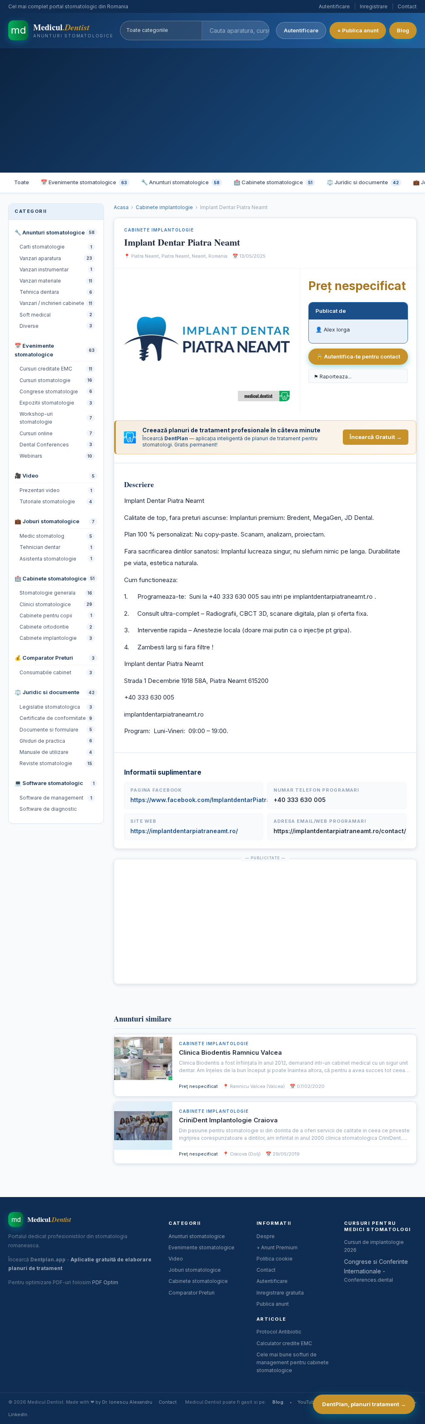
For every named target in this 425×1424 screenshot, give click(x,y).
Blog (403, 30)
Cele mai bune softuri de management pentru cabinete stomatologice (292, 1362)
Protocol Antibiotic (278, 1332)
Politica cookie (274, 1259)
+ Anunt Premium (277, 1247)
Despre (265, 1236)
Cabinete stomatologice (198, 1281)
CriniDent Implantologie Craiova (228, 1120)
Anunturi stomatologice (197, 1236)
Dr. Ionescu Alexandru (127, 1402)
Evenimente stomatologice (201, 1247)
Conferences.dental (368, 1280)
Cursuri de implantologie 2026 (374, 1246)
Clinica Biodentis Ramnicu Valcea (230, 1052)
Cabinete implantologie (164, 207)
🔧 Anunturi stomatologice (180, 182)
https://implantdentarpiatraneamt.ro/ (184, 830)
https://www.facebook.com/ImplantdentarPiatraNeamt (209, 799)
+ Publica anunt (358, 30)
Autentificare (334, 6)
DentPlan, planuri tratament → (364, 1404)
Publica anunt (272, 1304)
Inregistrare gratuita (280, 1293)
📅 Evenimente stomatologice (84, 182)
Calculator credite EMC (284, 1343)
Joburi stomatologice (195, 1270)
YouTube (307, 1402)
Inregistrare (374, 6)
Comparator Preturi (192, 1293)
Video (176, 1259)
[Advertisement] (212, 110)
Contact (407, 6)
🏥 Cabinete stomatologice (273, 182)
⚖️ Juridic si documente (363, 182)
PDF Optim (105, 1282)
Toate (21, 182)
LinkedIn (17, 1414)
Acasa (121, 207)
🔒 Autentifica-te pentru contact (358, 356)
